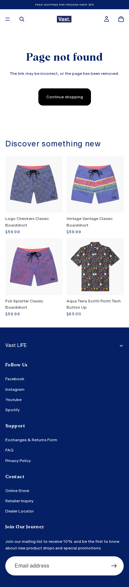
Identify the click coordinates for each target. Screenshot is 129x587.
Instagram (14, 389)
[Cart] (121, 19)
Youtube (13, 399)
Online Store (17, 490)
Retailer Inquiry (19, 501)
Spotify (12, 410)
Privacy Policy (18, 460)
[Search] (22, 19)
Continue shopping (64, 97)
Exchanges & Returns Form (31, 440)
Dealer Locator (19, 511)
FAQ (9, 450)
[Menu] (7, 19)
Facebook (14, 379)
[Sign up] (114, 566)
